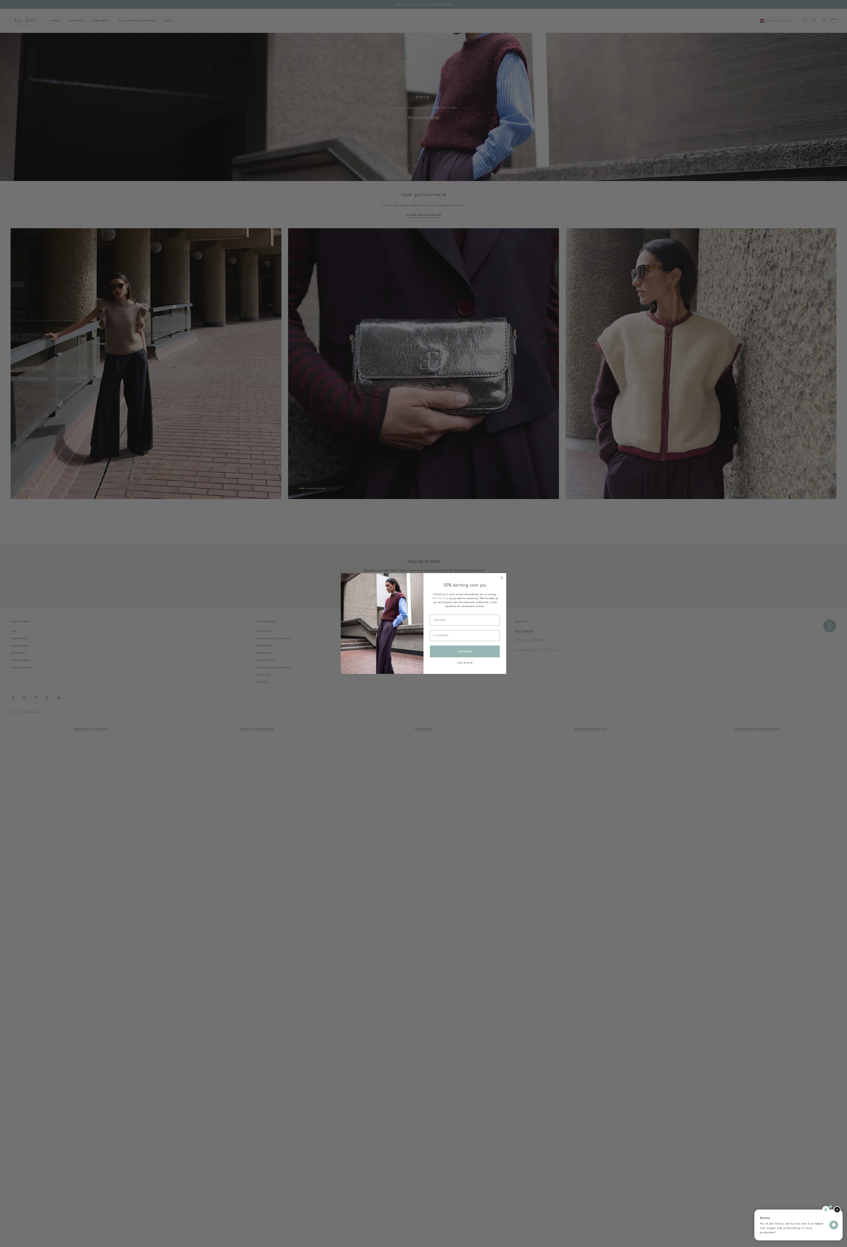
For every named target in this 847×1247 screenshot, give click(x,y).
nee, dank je (464, 663)
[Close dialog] (501, 578)
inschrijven (465, 651)
